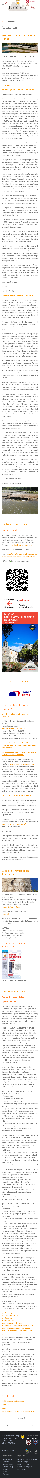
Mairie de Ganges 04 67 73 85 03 (13, 729)
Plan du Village (22, 1462)
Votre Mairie (7, 1459)
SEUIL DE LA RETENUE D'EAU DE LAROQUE (18, 37)
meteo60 (6, 914)
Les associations (23, 1464)
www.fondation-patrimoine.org (21, 545)
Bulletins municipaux (24, 1467)
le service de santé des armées (13, 1323)
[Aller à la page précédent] (11, 1425)
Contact (6, 1474)
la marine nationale (8, 1321)
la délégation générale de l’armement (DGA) (17, 1325)
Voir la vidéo (6, 85)
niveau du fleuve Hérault (11, 907)
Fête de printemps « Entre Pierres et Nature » (18, 1411)
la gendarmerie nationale (10, 1316)
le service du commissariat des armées (16, 1328)
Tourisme (6, 1469)
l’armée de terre (7, 1313)
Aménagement (8, 1464)
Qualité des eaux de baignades (13, 1401)
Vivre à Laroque (8, 1467)
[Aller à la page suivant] (29, 1425)
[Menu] (3, 5)
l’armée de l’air (7, 1318)
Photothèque (21, 1469)
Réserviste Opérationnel (14, 991)
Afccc (4, 1408)
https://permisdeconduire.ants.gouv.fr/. (24, 764)
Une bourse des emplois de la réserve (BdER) (18, 1335)
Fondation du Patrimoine (14, 524)
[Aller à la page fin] (32, 1425)
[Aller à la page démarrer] (8, 1425)
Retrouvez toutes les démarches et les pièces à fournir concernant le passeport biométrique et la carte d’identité (19, 745)
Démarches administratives (16, 681)
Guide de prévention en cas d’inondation (15, 872)
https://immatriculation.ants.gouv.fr (14, 824)
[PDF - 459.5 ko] (12, 965)
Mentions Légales (8, 1451)
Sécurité (6, 1462)
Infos (5, 1472)
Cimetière (5, 1405)
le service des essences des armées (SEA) (17, 1330)
